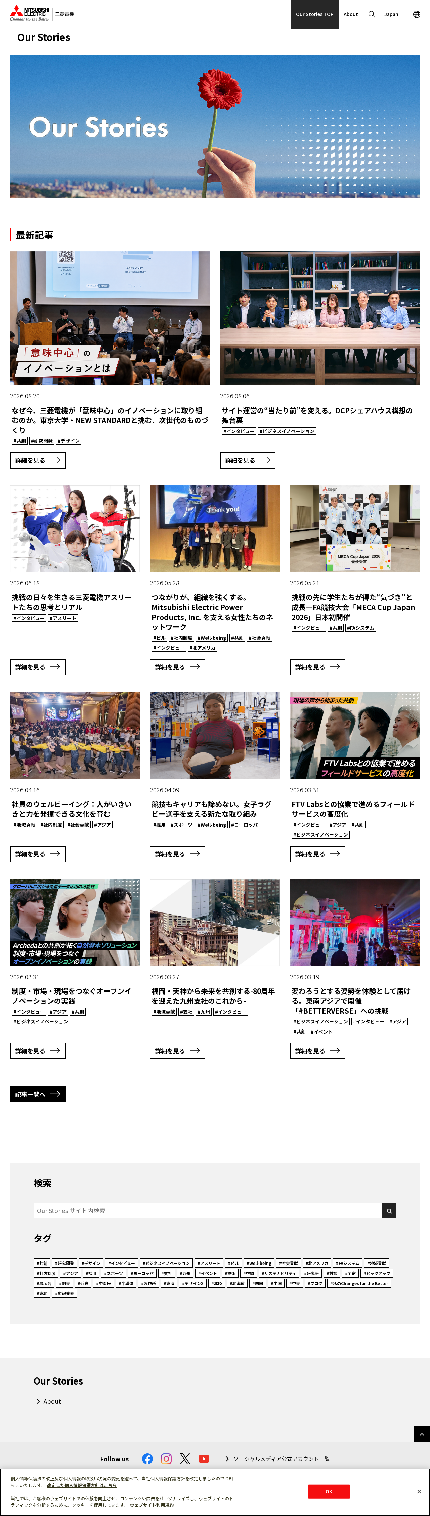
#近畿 (83, 1283)
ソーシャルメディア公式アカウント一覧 (281, 1459)
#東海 (169, 1283)
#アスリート (209, 1263)
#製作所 (148, 1283)
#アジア (70, 1273)
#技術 (230, 1273)
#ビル (233, 1263)
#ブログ (315, 1283)
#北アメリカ (317, 1263)
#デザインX (193, 1283)
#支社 (166, 1273)
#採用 (91, 1273)
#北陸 (216, 1283)
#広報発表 (64, 1293)
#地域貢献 (376, 1263)
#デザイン (91, 1263)
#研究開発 (64, 1263)
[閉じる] (419, 1491)
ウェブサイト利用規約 (152, 1505)
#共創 (42, 1263)
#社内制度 (46, 1273)
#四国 (257, 1283)
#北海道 (237, 1283)
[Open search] (371, 14)
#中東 (294, 1283)
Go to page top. (422, 1434)
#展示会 (44, 1283)
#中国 (276, 1283)
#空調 (248, 1273)
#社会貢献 (288, 1263)
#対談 (332, 1273)
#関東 (64, 1283)
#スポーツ (113, 1273)
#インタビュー (121, 1263)
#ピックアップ (376, 1273)
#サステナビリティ (279, 1273)
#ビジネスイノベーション (166, 1263)
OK (329, 1491)
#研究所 (311, 1273)
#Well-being (259, 1263)
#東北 (42, 1293)
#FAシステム (347, 1263)
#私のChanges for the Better (359, 1283)
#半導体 (126, 1283)
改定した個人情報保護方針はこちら (82, 1485)
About (351, 14)
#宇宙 (350, 1273)
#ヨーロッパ (142, 1273)
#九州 (185, 1273)
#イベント (207, 1273)
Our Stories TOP (315, 14)
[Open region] (416, 14)
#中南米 (103, 1283)
